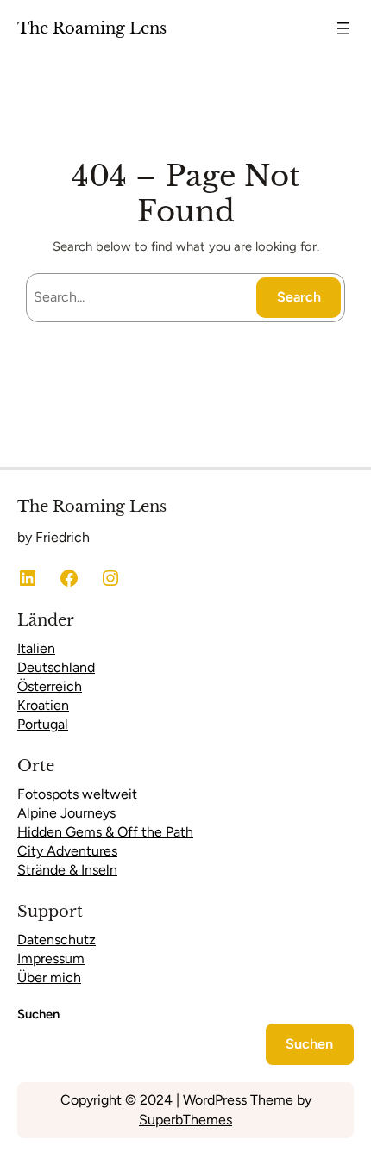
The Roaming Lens (92, 28)
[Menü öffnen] (343, 28)
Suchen (38, 1014)
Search (299, 297)
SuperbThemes (185, 1119)
